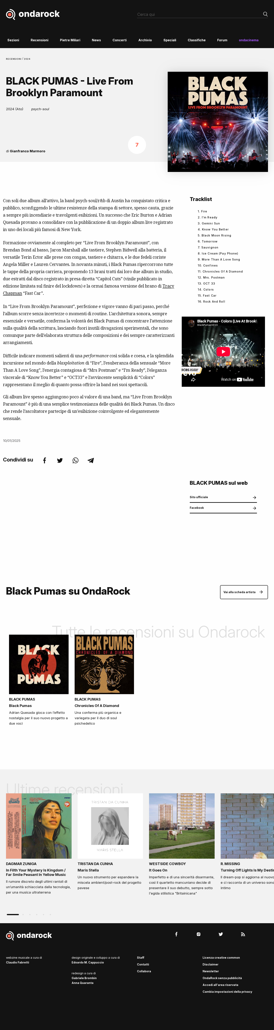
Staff (140, 957)
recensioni (14, 59)
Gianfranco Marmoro (27, 151)
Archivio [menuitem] (145, 40)
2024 (27, 59)
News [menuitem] (96, 40)
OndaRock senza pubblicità (222, 978)
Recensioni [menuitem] (39, 40)
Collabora (144, 971)
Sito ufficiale (199, 497)
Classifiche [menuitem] (197, 40)
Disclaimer (210, 964)
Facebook (197, 507)
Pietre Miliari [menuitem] (70, 40)
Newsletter (211, 971)
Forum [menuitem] (222, 40)
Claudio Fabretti (17, 962)
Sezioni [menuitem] (13, 40)
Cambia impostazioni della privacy (227, 991)
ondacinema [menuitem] (249, 40)
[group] (39, 845)
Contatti (143, 964)
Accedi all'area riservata (220, 985)
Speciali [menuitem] (169, 40)
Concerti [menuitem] (120, 40)
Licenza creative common (221, 957)
